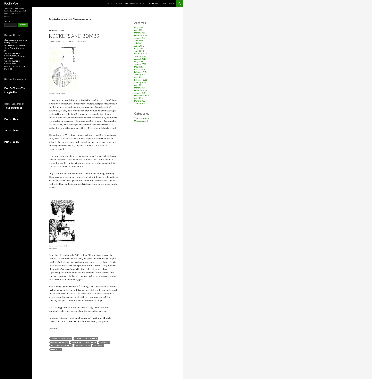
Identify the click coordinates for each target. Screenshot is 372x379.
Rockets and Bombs (74, 36)
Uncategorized (141, 121)
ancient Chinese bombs (61, 339)
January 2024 (140, 38)
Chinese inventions (59, 342)
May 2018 (138, 61)
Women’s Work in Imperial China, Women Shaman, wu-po (15, 48)
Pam (6, 119)
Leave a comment (79, 41)
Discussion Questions (134, 3)
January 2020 (140, 56)
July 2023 (138, 40)
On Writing (153, 3)
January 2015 (140, 82)
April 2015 (139, 77)
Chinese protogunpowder (84, 342)
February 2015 (140, 80)
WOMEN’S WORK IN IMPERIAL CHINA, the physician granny (15, 56)
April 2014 (139, 85)
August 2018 (140, 59)
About (109, 3)
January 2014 (140, 93)
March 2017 (139, 69)
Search (7, 21)
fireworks (104, 342)
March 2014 (139, 87)
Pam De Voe (56, 349)
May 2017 (138, 66)
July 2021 (138, 43)
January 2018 (140, 64)
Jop (6, 130)
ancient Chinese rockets (86, 339)
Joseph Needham (83, 346)
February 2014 (140, 90)
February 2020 (140, 53)
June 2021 (139, 46)
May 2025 (138, 27)
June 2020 (139, 51)
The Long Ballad (13, 107)
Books (119, 3)
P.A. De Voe (11, 3)
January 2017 (140, 74)
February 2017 (140, 72)
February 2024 (140, 35)
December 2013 (141, 95)
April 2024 (139, 30)
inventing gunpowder (61, 346)
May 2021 (138, 48)
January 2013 (140, 103)
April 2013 (139, 98)
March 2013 (139, 101)
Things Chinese (167, 3)
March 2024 (139, 32)
